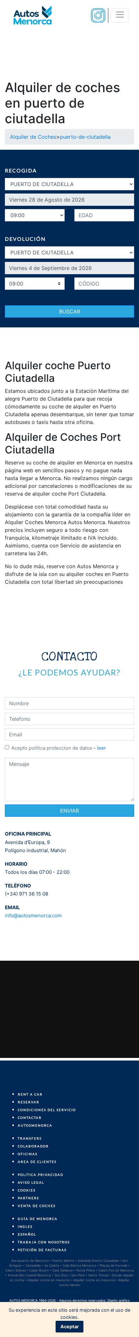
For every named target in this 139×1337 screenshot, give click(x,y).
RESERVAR (28, 1102)
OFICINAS (27, 1154)
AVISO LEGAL (31, 1182)
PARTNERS (28, 1198)
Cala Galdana (62, 1270)
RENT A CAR (30, 1094)
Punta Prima (85, 1270)
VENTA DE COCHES (37, 1206)
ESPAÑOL (27, 1234)
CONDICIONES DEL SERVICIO (47, 1110)
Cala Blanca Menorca (79, 1265)
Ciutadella (33, 1265)
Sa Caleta (51, 1265)
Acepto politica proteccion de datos (51, 748)
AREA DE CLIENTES (37, 1162)
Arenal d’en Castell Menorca (29, 1275)
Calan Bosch (39, 1270)
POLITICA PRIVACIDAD (40, 1175)
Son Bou (61, 1275)
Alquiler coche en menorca (94, 1280)
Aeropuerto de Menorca (30, 1260)
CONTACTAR (30, 1118)
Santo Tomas (98, 1275)
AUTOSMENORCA (35, 1125)
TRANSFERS (30, 1138)
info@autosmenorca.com (33, 915)
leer (101, 748)
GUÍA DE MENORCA (38, 1219)
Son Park (78, 1275)
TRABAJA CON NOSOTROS (44, 1242)
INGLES (25, 1226)
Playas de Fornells (113, 1265)
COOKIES (27, 1190)
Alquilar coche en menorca (49, 1280)
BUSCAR (69, 311)
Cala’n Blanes (15, 1270)
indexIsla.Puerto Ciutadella (98, 1260)
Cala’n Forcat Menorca (116, 1270)
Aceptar (69, 1326)
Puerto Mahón (63, 1260)
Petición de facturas (42, 1250)
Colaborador (33, 1146)
